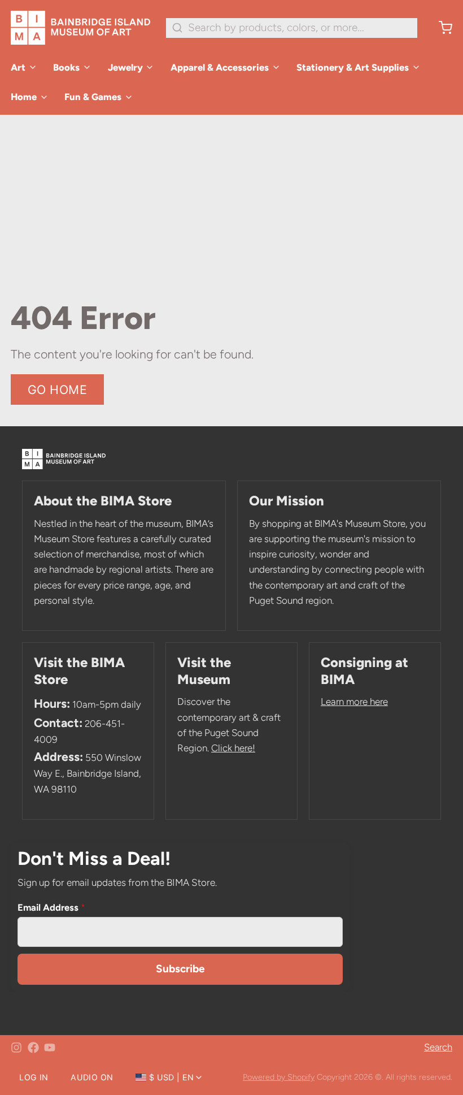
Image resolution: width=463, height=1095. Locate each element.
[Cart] (440, 27)
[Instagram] (16, 1047)
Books (66, 67)
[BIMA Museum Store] (80, 28)
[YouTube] (49, 1047)
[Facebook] (33, 1047)
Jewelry (125, 67)
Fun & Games (92, 96)
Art (18, 67)
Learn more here (354, 701)
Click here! (233, 748)
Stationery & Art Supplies (352, 67)
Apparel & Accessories (220, 67)
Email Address (51, 907)
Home (24, 96)
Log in (33, 1077)
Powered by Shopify (279, 1077)
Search (438, 1047)
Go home (58, 389)
